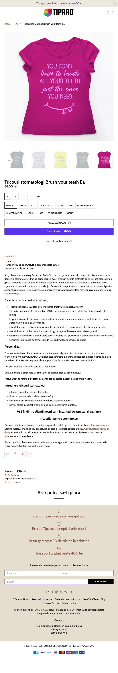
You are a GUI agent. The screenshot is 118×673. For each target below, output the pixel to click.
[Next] (78, 146)
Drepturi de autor (46, 613)
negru (31, 213)
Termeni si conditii (23, 609)
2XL (38, 196)
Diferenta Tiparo (21, 599)
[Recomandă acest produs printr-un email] (30, 454)
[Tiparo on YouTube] (70, 592)
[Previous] (39, 146)
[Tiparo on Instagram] (56, 592)
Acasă (7, 24)
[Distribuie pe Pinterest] (23, 454)
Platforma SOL (73, 613)
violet (70, 213)
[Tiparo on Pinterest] (61, 592)
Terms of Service (50, 603)
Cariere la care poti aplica (67, 599)
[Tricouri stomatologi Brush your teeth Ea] (59, 86)
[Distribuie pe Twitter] (7, 454)
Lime (41, 213)
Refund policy (69, 603)
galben (60, 205)
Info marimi (10, 256)
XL (31, 196)
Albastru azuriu (14, 213)
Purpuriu (10, 205)
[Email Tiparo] (47, 592)
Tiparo (33, 646)
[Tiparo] (59, 13)
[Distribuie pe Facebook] (15, 454)
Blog (103, 599)
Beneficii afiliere (90, 599)
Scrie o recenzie (12, 482)
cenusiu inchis (55, 213)
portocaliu (46, 205)
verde (23, 205)
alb (71, 205)
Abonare (100, 581)
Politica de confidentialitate (90, 609)
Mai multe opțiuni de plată (58, 241)
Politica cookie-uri (65, 609)
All (17, 24)
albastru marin (85, 205)
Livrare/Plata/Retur (44, 609)
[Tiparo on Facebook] (52, 592)
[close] (114, 3)
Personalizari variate (42, 599)
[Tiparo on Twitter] (65, 592)
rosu (33, 205)
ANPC (60, 613)
